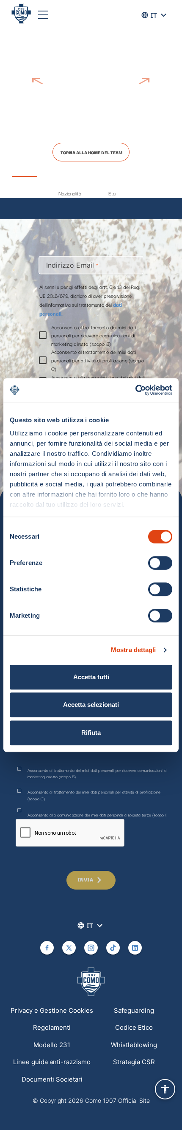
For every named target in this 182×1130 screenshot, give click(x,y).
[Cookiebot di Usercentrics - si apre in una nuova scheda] (135, 390)
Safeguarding (134, 1010)
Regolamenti (52, 1027)
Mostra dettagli (133, 649)
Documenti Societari (52, 1079)
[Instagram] (91, 948)
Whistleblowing (134, 1045)
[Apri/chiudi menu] (43, 15)
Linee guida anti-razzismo (52, 1062)
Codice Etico (134, 1027)
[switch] (160, 563)
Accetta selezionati (91, 704)
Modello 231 (51, 1045)
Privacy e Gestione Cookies (52, 1010)
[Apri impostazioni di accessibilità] (165, 1089)
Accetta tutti (91, 677)
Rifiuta (91, 732)
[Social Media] (47, 948)
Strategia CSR (134, 1062)
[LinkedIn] (135, 948)
